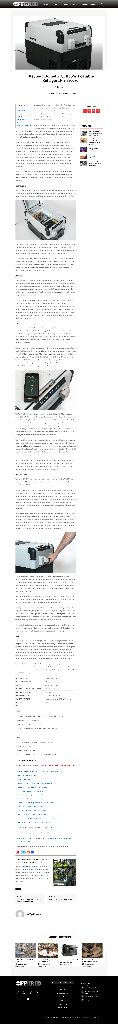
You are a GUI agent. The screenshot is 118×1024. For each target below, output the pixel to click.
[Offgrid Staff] (19, 914)
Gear (61, 71)
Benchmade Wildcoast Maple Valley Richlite (90, 961)
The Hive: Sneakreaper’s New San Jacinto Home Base (92, 987)
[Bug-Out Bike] (83, 156)
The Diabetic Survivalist (25, 799)
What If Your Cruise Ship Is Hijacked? (30, 806)
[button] (101, 4)
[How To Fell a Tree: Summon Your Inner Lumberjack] (83, 163)
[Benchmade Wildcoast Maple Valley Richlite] (92, 950)
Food (31, 889)
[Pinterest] (93, 111)
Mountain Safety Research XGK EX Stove (47, 961)
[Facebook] (85, 111)
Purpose (19, 113)
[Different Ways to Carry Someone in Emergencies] (83, 149)
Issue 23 (54, 833)
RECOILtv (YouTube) (23, 841)
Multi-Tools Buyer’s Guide (26, 775)
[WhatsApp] (98, 111)
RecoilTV (67, 838)
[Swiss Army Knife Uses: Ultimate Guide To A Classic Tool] (83, 133)
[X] (89, 111)
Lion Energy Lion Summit (69, 960)
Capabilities (21, 110)
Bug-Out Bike (92, 157)
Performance (21, 119)
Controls (19, 116)
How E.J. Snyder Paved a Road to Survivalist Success (36, 818)
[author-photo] (16, 964)
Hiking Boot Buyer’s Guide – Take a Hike (31, 810)
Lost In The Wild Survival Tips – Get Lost (31, 814)
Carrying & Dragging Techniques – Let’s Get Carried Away (37, 771)
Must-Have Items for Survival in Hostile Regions (34, 822)
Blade (61, 838)
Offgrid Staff (49, 93)
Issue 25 (51, 827)
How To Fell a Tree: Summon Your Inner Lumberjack (94, 163)
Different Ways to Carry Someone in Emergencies (94, 149)
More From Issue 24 (24, 125)
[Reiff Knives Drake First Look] (25, 950)
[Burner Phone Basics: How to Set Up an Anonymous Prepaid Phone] (83, 140)
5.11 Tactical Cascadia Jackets (61, 899)
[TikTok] (30, 992)
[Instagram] (24, 992)
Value (18, 122)
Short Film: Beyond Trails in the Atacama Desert (29, 900)
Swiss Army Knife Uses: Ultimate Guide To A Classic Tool (95, 133)
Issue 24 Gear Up (23, 779)
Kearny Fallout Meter (91, 996)
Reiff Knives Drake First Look (91, 992)
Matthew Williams (45, 964)
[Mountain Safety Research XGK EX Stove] (48, 950)
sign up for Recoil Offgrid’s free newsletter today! (58, 765)
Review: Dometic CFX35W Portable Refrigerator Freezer (37, 783)
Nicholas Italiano (22, 964)
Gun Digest (54, 838)
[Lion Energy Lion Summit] (70, 950)
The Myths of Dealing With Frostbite (30, 791)
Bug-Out (25, 889)
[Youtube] (28, 999)
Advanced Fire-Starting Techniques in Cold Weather (35, 803)
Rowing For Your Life (91, 1000)
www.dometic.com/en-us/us (54, 706)
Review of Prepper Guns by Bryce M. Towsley (33, 787)
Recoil (47, 838)
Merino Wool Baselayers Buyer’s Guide (30, 795)
